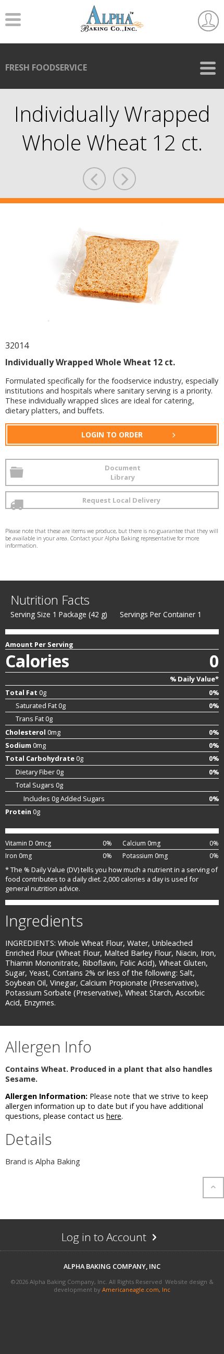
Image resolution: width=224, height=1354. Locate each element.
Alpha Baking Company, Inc (112, 1266)
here (113, 1116)
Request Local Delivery (121, 500)
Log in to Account (124, 1239)
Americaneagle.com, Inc (136, 1289)
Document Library (123, 472)
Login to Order (112, 434)
